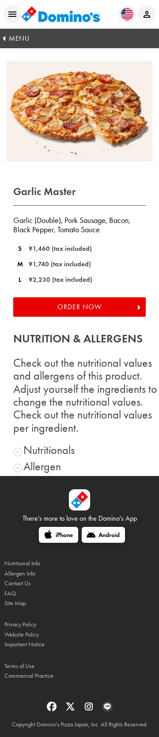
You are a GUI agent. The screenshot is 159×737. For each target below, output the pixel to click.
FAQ (10, 593)
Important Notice (24, 644)
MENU (19, 38)
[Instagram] (89, 709)
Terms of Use (19, 666)
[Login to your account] (146, 14)
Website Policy (21, 634)
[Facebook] (52, 709)
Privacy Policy (20, 624)
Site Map (15, 603)
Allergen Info (19, 573)
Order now (79, 307)
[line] (107, 709)
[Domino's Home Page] (61, 14)
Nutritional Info (22, 563)
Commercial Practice (28, 675)
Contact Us (17, 583)
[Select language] (127, 14)
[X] (71, 709)
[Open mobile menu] (12, 14)
